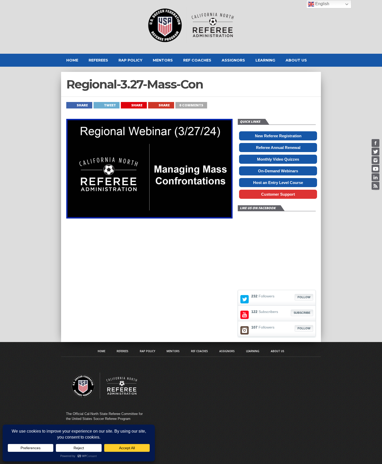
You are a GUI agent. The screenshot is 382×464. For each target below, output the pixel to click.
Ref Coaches (197, 60)
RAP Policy (130, 60)
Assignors (233, 60)
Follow (304, 297)
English (321, 4)
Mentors (163, 60)
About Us (296, 60)
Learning (265, 60)
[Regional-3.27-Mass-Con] (149, 217)
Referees (98, 60)
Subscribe (302, 312)
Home (72, 60)
